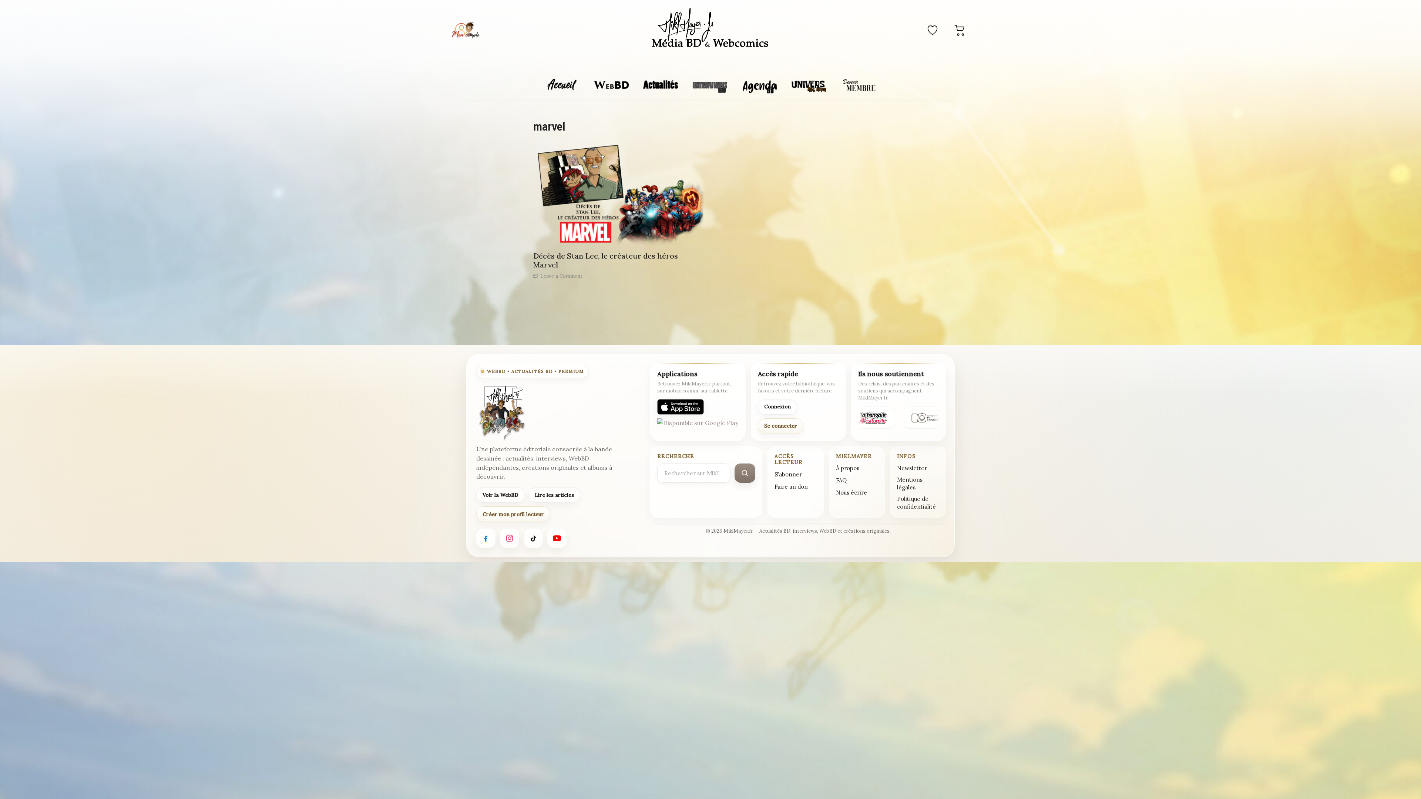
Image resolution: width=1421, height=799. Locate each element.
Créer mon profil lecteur (513, 514)
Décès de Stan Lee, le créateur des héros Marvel (605, 260)
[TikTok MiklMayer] (533, 538)
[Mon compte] (465, 29)
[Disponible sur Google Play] (697, 426)
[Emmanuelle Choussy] (927, 418)
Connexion (777, 406)
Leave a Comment (561, 276)
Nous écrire (851, 492)
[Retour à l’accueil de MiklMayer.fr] (501, 413)
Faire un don (791, 486)
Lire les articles (554, 495)
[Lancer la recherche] (745, 473)
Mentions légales (910, 483)
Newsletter (912, 468)
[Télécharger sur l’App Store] (680, 407)
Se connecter (780, 425)
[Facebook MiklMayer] (485, 538)
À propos (847, 468)
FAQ (841, 480)
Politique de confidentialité (916, 502)
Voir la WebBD (500, 495)
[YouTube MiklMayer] (557, 538)
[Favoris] (932, 30)
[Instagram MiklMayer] (509, 538)
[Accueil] (710, 29)
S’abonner (788, 474)
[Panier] (960, 30)
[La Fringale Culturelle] (868, 418)
